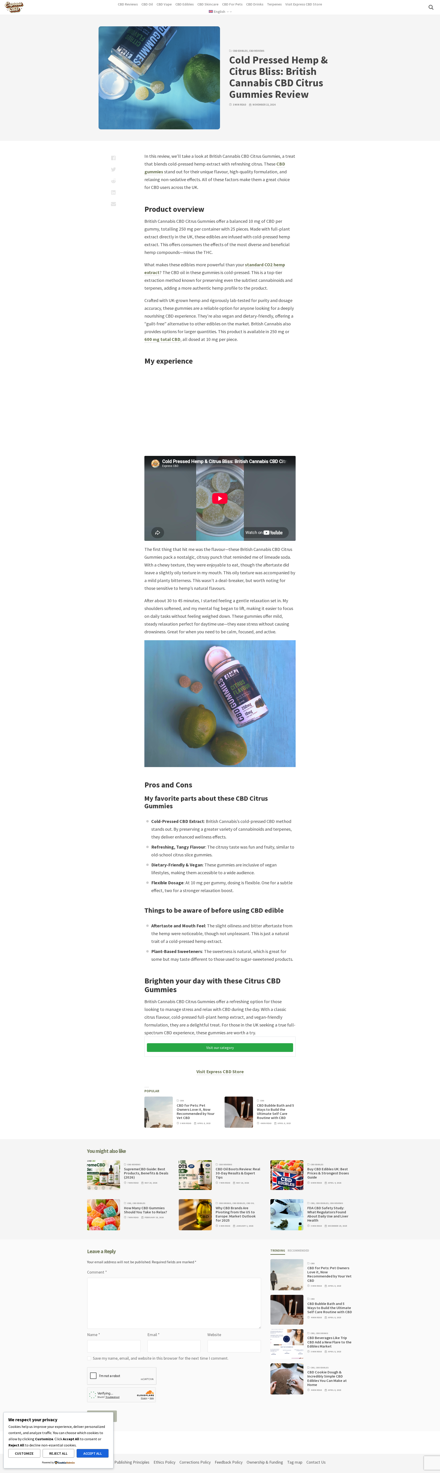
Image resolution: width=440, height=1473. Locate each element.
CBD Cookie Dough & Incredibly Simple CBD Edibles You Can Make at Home (327, 1378)
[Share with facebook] (113, 158)
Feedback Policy (228, 1462)
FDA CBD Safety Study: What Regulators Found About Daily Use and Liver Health (327, 1214)
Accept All (92, 1453)
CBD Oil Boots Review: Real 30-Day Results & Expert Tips (238, 1173)
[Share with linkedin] (113, 192)
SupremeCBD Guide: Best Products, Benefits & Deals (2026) (146, 1173)
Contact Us (316, 1462)
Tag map (294, 1462)
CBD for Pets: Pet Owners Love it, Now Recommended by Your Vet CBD (195, 1111)
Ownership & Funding (265, 1462)
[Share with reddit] (113, 181)
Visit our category (220, 1047)
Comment (97, 1272)
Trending (277, 1250)
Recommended (298, 1250)
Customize (24, 1453)
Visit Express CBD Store (220, 1071)
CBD (182, 1100)
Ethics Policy (164, 1462)
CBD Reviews (256, 50)
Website (214, 1334)
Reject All (58, 1453)
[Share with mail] (113, 204)
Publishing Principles (131, 1462)
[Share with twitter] (113, 169)
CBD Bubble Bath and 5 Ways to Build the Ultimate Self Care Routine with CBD (275, 1111)
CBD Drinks (225, 1203)
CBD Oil (250, 1203)
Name (93, 1334)
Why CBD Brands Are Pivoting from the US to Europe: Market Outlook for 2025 (236, 1214)
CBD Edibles (240, 50)
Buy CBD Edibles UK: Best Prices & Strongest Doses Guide (328, 1173)
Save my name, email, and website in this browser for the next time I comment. (160, 1358)
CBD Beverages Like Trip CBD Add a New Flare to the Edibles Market (329, 1342)
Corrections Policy (195, 1462)
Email (153, 1334)
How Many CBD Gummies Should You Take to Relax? (145, 1210)
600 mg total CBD (162, 339)
